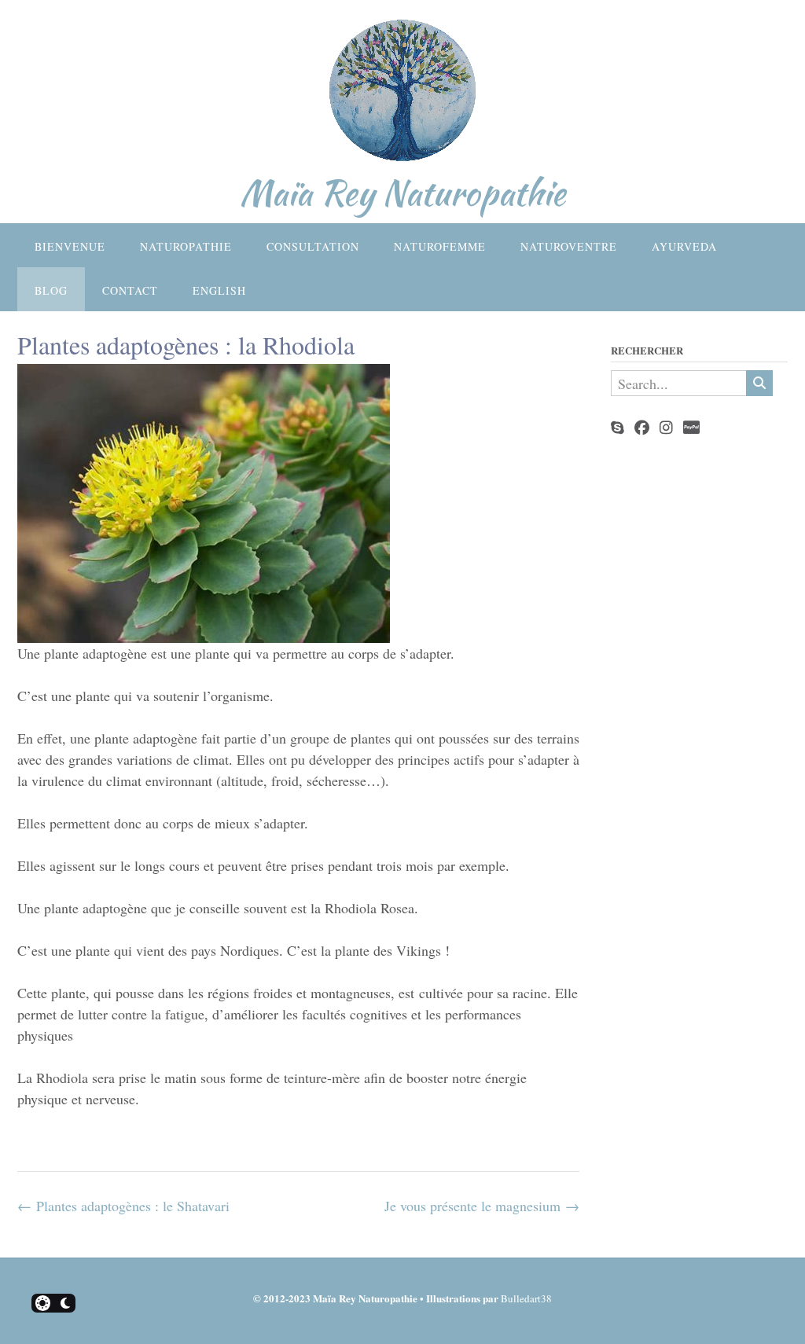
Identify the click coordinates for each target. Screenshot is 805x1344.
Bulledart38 (526, 1298)
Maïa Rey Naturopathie (402, 192)
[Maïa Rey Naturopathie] (403, 94)
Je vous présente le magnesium (481, 1205)
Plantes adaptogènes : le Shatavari (123, 1205)
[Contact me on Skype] (617, 427)
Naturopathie (186, 246)
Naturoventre (568, 246)
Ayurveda (684, 246)
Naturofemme (440, 246)
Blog (51, 290)
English (219, 290)
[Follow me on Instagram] (666, 427)
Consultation (312, 246)
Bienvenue (70, 246)
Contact (130, 290)
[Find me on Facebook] (641, 427)
